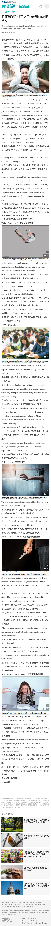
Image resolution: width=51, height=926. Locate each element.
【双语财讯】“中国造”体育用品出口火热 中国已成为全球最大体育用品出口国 (36, 854)
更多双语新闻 (7, 814)
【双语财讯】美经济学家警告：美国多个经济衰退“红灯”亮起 (36, 886)
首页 (4, 11)
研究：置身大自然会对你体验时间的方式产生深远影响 (36, 821)
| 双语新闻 (10, 11)
